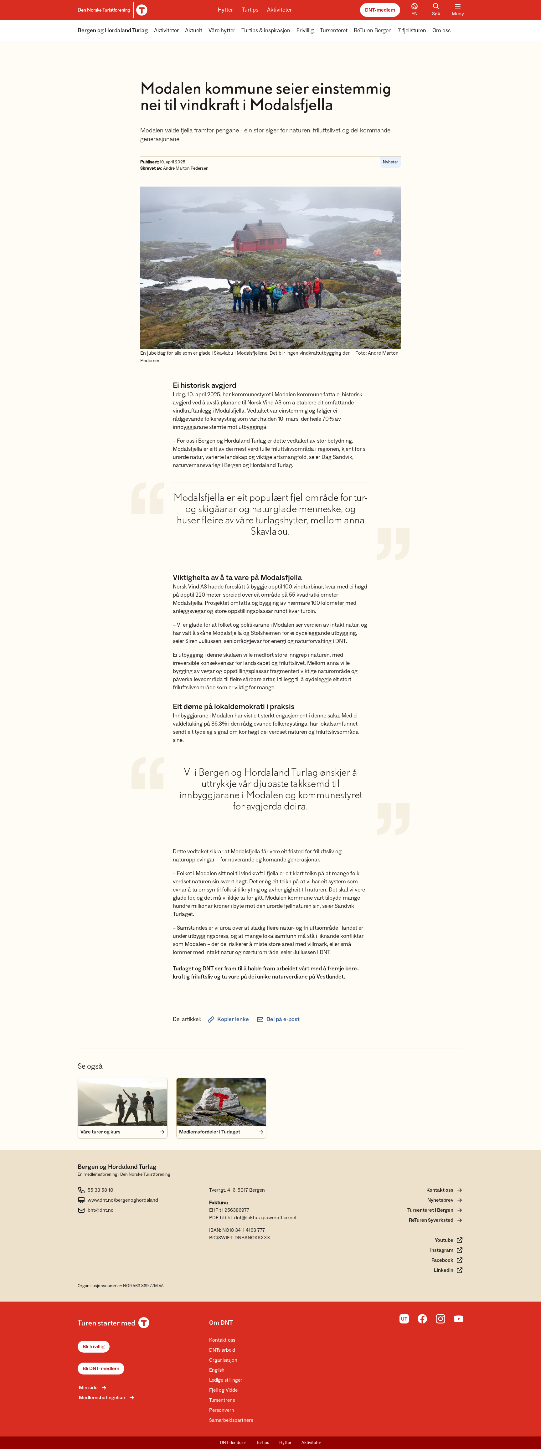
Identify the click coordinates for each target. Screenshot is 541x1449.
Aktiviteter (279, 9)
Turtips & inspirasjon (265, 30)
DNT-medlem (380, 10)
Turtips (250, 9)
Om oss (441, 30)
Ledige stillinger (225, 1380)
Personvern (221, 1410)
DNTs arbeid (222, 1350)
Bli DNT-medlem (101, 1368)
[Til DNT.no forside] (112, 10)
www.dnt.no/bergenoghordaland (123, 1200)
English (216, 1370)
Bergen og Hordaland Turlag (113, 30)
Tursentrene (222, 1400)
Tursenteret (334, 30)
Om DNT (221, 1323)
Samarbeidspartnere (231, 1420)
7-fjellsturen (412, 30)
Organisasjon (223, 1360)
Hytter (225, 9)
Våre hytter (222, 30)
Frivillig (305, 30)
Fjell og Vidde (223, 1390)
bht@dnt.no (101, 1210)
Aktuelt (193, 30)
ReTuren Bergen (373, 30)
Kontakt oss (222, 1340)
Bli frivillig (94, 1347)
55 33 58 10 (100, 1190)
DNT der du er (233, 1443)
